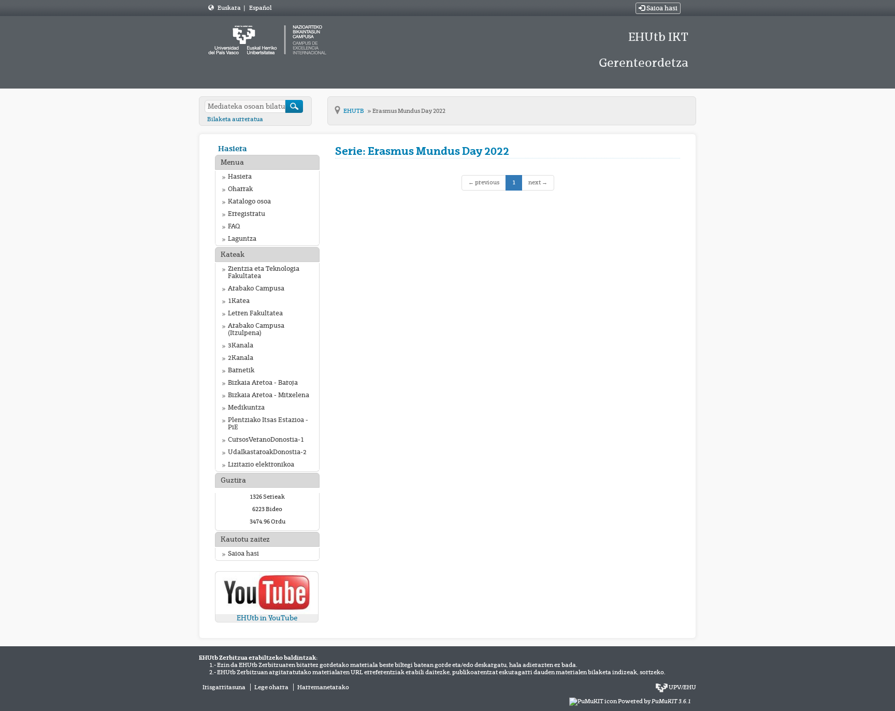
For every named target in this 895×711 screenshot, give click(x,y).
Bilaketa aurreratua (235, 119)
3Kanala (240, 345)
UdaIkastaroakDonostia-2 (267, 452)
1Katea (239, 300)
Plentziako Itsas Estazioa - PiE (268, 423)
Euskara (230, 7)
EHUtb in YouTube (267, 618)
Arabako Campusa (256, 288)
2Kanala (240, 357)
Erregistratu (246, 213)
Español (260, 7)
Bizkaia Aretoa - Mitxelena (268, 395)
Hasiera (232, 148)
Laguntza (242, 238)
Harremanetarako (323, 687)
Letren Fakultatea (255, 313)
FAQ (234, 226)
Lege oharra (271, 687)
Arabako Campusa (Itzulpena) (256, 329)
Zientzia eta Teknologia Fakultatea (263, 272)
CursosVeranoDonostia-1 (266, 439)
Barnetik (241, 370)
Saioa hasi (661, 8)
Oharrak (240, 189)
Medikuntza (246, 407)
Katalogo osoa (249, 201)
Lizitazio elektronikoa (261, 464)
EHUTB (354, 110)
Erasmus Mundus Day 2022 (408, 110)
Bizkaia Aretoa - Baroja (263, 382)
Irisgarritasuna (224, 687)
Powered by (654, 701)
